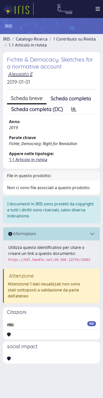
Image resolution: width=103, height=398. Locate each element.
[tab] (74, 109)
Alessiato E (20, 74)
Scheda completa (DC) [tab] (37, 109)
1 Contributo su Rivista (74, 39)
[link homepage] (18, 9)
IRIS (6, 39)
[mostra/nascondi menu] (98, 9)
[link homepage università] (64, 9)
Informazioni (24, 233)
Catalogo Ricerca (32, 39)
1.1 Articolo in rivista (27, 45)
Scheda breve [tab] (26, 98)
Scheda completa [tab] (71, 98)
